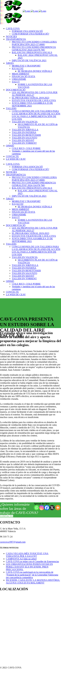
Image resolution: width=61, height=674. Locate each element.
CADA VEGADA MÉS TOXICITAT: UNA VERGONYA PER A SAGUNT (27, 554)
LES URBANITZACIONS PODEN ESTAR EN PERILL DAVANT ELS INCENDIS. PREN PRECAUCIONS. (29, 567)
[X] (52, 507)
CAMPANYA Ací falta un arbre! (21, 559)
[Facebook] (46, 507)
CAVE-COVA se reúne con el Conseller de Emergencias (32, 561)
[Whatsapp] (36, 507)
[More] (58, 507)
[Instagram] (41, 507)
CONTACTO (6, 516)
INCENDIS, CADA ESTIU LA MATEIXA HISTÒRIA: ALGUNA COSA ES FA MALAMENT (33, 581)
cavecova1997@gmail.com (12, 542)
